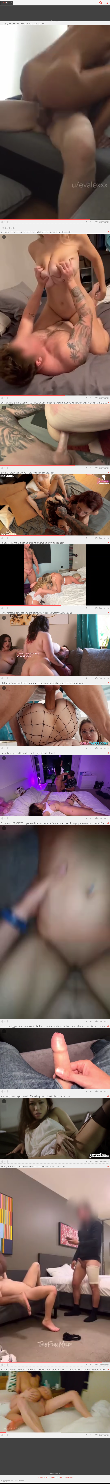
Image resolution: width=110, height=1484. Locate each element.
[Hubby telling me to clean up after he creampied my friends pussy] (108, 542)
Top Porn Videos (43, 1477)
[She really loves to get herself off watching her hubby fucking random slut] (108, 1096)
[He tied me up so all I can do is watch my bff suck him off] (108, 753)
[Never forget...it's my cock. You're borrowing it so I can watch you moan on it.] (108, 612)
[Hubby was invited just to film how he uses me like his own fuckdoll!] (108, 1166)
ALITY (7, 3)
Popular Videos (57, 1477)
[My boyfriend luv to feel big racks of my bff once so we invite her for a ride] (108, 232)
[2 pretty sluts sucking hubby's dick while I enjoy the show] (108, 472)
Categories (69, 1477)
